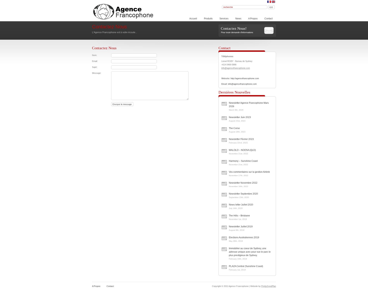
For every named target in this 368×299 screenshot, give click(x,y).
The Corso (234, 128)
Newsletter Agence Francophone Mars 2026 (249, 105)
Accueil (193, 18)
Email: (95, 61)
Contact (268, 18)
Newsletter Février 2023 (241, 139)
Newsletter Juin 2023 (240, 117)
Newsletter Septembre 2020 (243, 193)
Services (223, 18)
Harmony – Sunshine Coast (243, 161)
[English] (273, 2)
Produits (208, 18)
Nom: (94, 55)
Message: (96, 73)
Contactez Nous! (234, 28)
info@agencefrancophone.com (235, 68)
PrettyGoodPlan (268, 286)
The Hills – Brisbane (239, 215)
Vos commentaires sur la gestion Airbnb (249, 172)
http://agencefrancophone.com (245, 78)
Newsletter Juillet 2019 (241, 226)
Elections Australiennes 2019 (244, 237)
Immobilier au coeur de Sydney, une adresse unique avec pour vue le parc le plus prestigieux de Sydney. (250, 252)
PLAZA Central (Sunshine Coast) (246, 266)
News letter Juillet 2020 (241, 204)
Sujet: (94, 67)
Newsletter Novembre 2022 (243, 183)
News (238, 18)
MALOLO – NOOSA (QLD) (242, 150)
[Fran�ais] (269, 2)
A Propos (253, 18)
